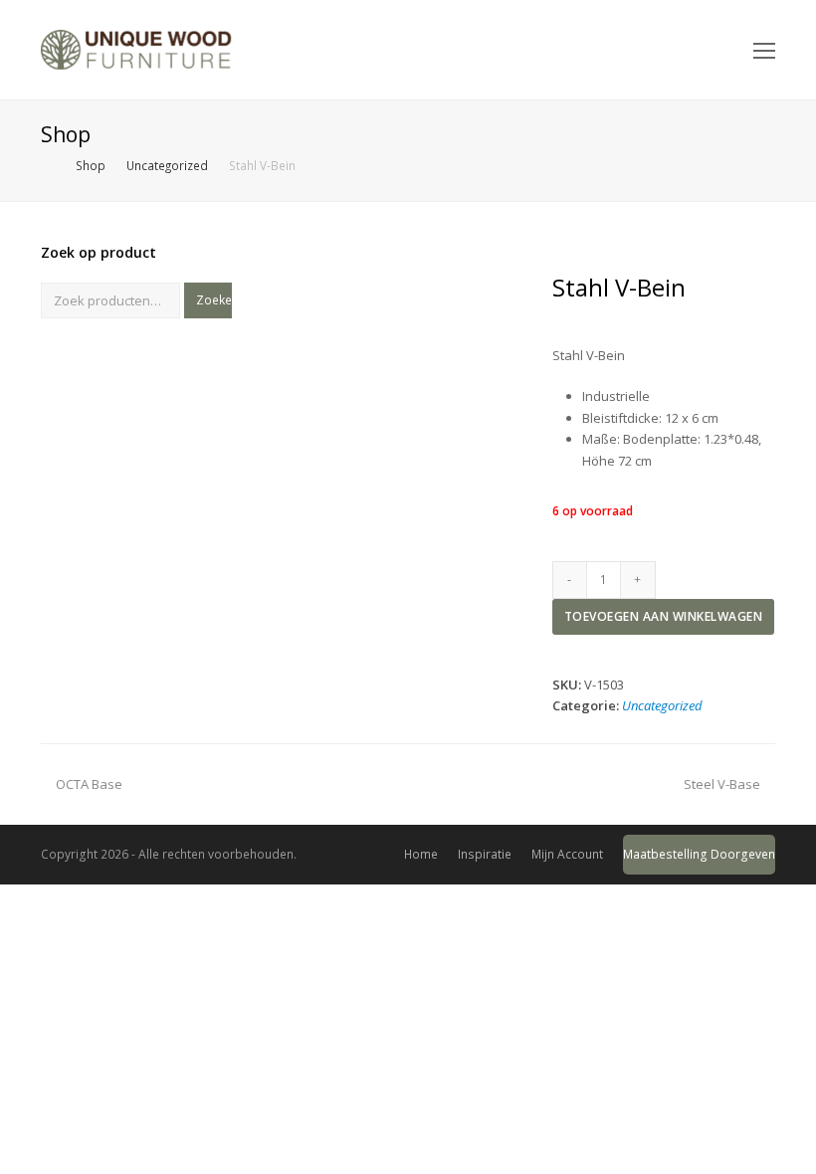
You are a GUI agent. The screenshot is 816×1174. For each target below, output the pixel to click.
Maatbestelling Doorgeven (699, 854)
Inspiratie (484, 854)
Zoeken (214, 300)
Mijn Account (567, 854)
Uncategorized (662, 705)
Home (421, 854)
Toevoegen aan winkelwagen (663, 616)
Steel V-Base (722, 784)
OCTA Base (88, 784)
